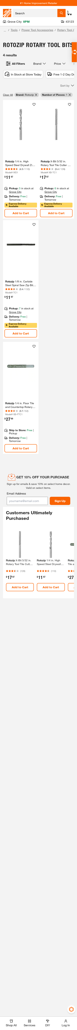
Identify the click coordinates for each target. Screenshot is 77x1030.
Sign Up (60, 501)
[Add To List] (34, 104)
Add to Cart (21, 213)
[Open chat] (74, 52)
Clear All (8, 94)
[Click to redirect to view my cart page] (69, 13)
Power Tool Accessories (37, 30)
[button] (67, 85)
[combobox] (35, 13)
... (5, 30)
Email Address (16, 493)
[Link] (20, 398)
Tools (14, 30)
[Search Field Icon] (61, 13)
